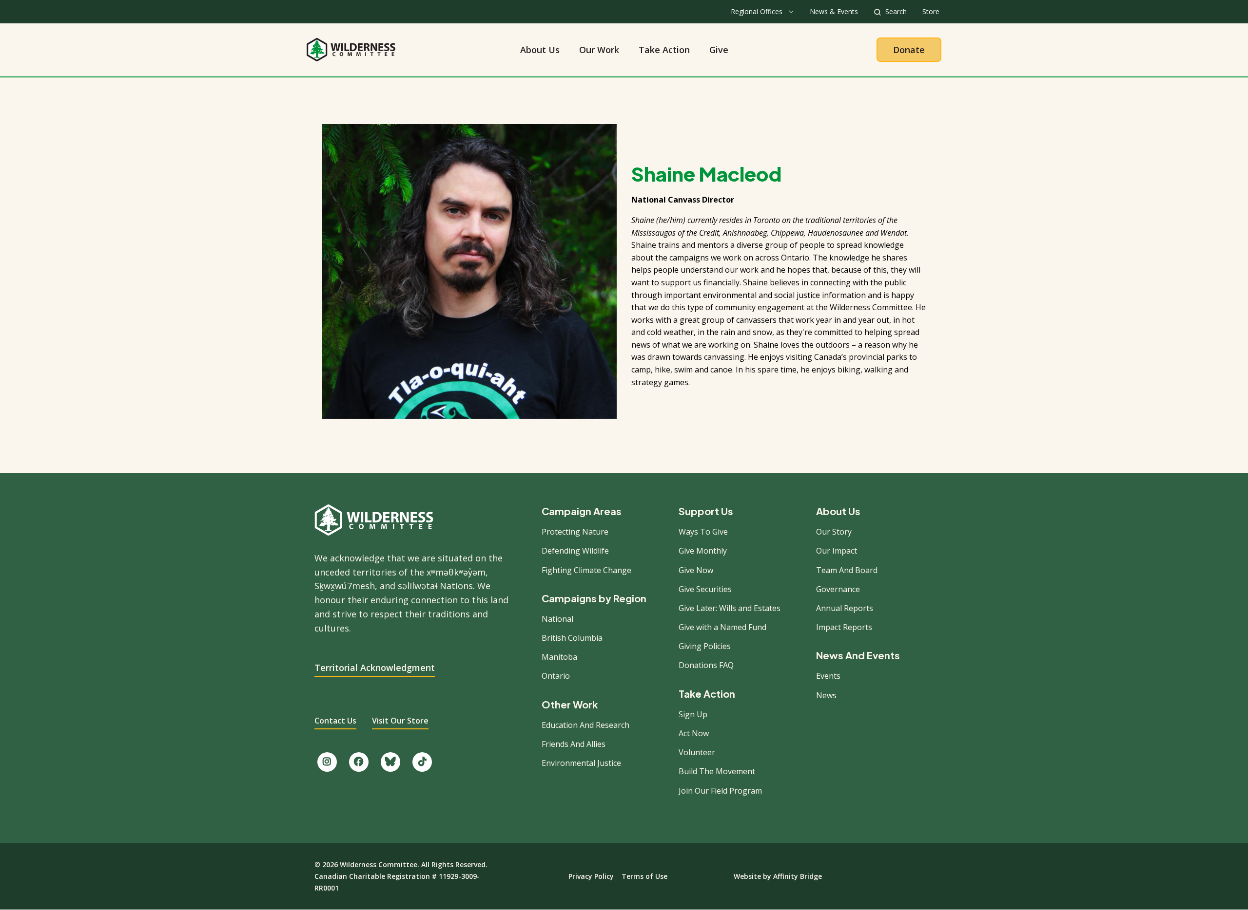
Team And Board (847, 570)
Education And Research (585, 725)
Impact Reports (844, 627)
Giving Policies (705, 646)
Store (930, 11)
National (557, 618)
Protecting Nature (575, 531)
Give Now (696, 570)
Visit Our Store (400, 720)
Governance (838, 589)
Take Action (664, 50)
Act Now (694, 733)
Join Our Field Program (720, 790)
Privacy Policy (591, 876)
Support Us (706, 511)
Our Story (834, 531)
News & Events (834, 11)
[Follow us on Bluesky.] (390, 762)
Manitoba (559, 656)
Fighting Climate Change (586, 570)
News (826, 695)
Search (896, 11)
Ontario (556, 675)
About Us (540, 50)
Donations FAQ (706, 665)
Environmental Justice (581, 763)
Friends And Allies (573, 744)
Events (828, 675)
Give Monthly (703, 550)
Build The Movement (717, 771)
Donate (909, 50)
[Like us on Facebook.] (359, 762)
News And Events (858, 655)
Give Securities (705, 589)
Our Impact (836, 550)
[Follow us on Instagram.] (327, 762)
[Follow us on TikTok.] (422, 762)
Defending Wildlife (575, 550)
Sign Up (693, 714)
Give (718, 50)
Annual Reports (844, 608)
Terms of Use (644, 876)
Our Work (599, 50)
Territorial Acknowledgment (374, 667)
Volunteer (697, 752)
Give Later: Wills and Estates (729, 608)
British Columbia (572, 637)
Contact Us (335, 720)
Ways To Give (703, 531)
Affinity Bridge (797, 876)
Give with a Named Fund (722, 627)
